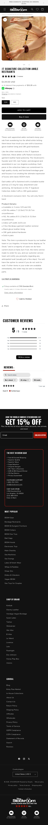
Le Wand (10, 638)
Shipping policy (37, 785)
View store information (13, 293)
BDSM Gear (9, 518)
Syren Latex (11, 618)
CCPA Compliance (13, 734)
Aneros (9, 663)
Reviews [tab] (9, 367)
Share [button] (6, 306)
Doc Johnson (11, 655)
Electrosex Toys (11, 546)
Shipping (4, 94)
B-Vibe (9, 634)
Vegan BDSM (10, 579)
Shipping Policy (12, 710)
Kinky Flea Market (13, 689)
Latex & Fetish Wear (13, 563)
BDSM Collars (10, 530)
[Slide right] (29, 64)
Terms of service (24, 785)
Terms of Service (13, 726)
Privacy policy (12, 785)
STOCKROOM (14, 782)
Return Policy (11, 706)
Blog (8, 685)
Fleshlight (10, 651)
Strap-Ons (9, 571)
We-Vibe (9, 630)
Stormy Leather (12, 610)
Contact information (25, 789)
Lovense (9, 642)
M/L (14, 102)
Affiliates (10, 714)
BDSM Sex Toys (11, 534)
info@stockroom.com (14, 484)
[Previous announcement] (4, 2)
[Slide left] (18, 64)
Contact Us (10, 702)
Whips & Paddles (12, 567)
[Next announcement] (43, 2)
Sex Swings (9, 559)
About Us (10, 697)
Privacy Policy (11, 722)
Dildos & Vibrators (12, 575)
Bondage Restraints (13, 522)
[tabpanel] (24, 390)
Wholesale (10, 718)
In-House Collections (14, 693)
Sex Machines (10, 555)
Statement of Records (15, 738)
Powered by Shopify (26, 782)
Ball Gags (8, 538)
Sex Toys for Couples (13, 583)
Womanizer (10, 626)
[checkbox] (37, 380)
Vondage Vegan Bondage (16, 614)
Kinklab (9, 605)
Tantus (9, 622)
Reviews (9, 747)
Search (9, 743)
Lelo (8, 646)
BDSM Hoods (10, 542)
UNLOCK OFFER (40, 435)
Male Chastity (10, 550)
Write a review (24, 357)
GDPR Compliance (13, 730)
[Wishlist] (37, 9)
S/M (5, 102)
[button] (4, 9)
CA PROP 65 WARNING (11, 279)
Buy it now (24, 117)
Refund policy (39, 782)
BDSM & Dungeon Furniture (16, 526)
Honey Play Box (12, 659)
